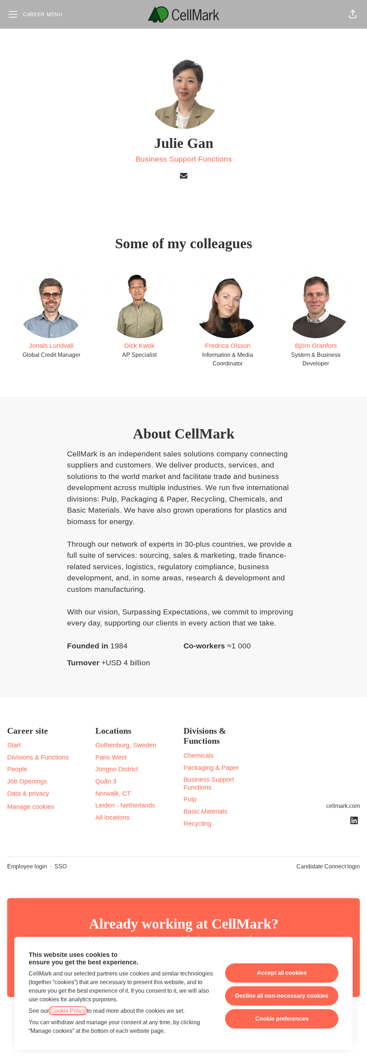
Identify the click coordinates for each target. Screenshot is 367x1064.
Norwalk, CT (113, 793)
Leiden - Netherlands (125, 805)
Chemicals (199, 755)
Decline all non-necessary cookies (281, 996)
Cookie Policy (68, 1011)
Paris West (111, 757)
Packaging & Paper (211, 767)
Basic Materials (205, 811)
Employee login (27, 866)
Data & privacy (28, 793)
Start (14, 745)
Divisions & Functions (38, 757)
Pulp (190, 799)
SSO (60, 866)
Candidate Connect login (328, 866)
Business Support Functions (183, 159)
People (17, 769)
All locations (112, 817)
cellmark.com (343, 806)
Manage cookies (30, 806)
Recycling (197, 823)
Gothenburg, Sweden (125, 745)
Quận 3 (105, 781)
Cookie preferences (282, 1019)
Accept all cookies (282, 973)
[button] (353, 14)
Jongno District (116, 769)
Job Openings (27, 781)
